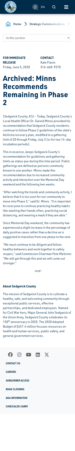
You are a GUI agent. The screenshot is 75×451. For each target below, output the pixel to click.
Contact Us (13, 363)
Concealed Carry (17, 406)
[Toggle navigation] (66, 7)
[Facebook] (10, 354)
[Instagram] (19, 354)
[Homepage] (16, 7)
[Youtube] (28, 354)
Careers (11, 371)
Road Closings (15, 389)
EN (43, 6)
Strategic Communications (47, 24)
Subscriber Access (17, 380)
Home (17, 24)
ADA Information (16, 397)
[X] (46, 354)
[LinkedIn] (37, 354)
